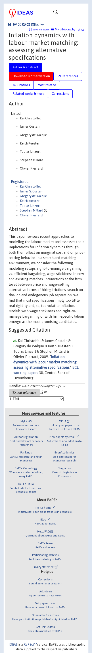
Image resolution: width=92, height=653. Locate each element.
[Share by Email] (37, 24)
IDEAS (13, 644)
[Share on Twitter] (19, 24)
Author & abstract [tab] (25, 67)
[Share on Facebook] (24, 24)
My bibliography (64, 29)
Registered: (20, 182)
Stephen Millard (32, 210)
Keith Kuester (30, 201)
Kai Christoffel (30, 186)
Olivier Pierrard (31, 215)
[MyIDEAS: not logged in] (80, 29)
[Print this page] (42, 24)
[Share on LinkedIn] (33, 24)
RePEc (28, 644)
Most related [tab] (47, 85)
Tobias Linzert (30, 206)
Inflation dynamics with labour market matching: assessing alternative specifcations (45, 362)
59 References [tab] (67, 76)
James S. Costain (31, 191)
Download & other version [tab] (31, 76)
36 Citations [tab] (21, 85)
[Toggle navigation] (55, 13)
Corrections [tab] (60, 93)
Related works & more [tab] (28, 93)
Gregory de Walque (33, 196)
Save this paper (41, 29)
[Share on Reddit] (28, 24)
